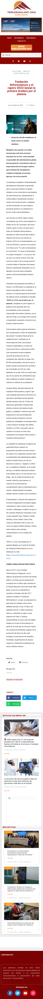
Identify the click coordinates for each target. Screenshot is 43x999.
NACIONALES (31, 38)
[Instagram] (30, 61)
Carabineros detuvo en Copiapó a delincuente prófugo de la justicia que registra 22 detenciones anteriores (21, 889)
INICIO (9, 38)
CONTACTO (21, 41)
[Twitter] (18, 61)
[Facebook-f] (10, 993)
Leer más (7, 753)
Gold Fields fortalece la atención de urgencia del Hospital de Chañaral (20, 924)
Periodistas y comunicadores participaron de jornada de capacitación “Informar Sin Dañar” (20, 853)
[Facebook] (13, 61)
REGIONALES (19, 38)
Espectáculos (21, 73)
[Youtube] (24, 61)
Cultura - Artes (21, 71)
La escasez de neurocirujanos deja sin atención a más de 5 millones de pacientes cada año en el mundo (20, 781)
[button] (13, 697)
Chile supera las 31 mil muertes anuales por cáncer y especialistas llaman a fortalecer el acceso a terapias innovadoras (21, 742)
